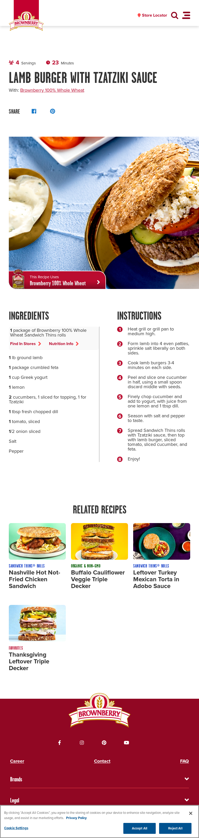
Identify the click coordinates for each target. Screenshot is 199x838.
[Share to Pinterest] (52, 111)
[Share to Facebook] (34, 111)
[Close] (190, 813)
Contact (102, 761)
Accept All (139, 828)
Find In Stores (23, 344)
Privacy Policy (76, 817)
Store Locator (154, 15)
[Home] (26, 21)
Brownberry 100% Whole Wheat (52, 90)
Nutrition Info (61, 344)
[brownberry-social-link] (59, 742)
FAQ (184, 761)
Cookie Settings (16, 828)
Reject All (175, 828)
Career (17, 761)
